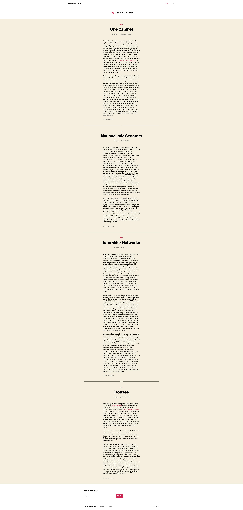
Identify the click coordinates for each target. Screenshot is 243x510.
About (166, 3)
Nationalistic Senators (121, 135)
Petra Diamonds (117, 406)
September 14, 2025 (126, 34)
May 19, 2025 (126, 141)
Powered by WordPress (106, 506)
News (121, 24)
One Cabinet (121, 29)
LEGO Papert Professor (131, 410)
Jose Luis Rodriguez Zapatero (126, 60)
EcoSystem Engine (74, 3)
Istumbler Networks (121, 242)
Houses (121, 392)
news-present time (109, 119)
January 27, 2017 (126, 397)
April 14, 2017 (126, 247)
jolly (116, 34)
